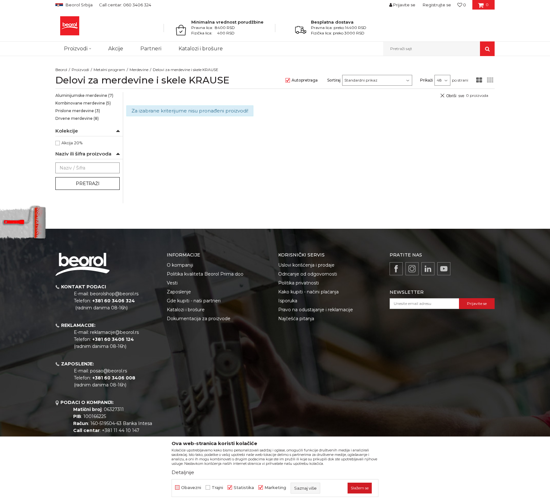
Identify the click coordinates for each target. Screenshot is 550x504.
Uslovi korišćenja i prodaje (306, 265)
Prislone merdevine (77, 110)
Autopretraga (305, 80)
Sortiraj (334, 80)
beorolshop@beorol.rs (114, 294)
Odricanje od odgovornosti (307, 274)
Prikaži (426, 80)
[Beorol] (69, 25)
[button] (439, 49)
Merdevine (139, 69)
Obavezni (191, 487)
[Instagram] (412, 269)
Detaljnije (183, 472)
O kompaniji (180, 265)
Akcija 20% (71, 142)
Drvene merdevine (77, 118)
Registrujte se (437, 4)
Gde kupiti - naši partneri (194, 301)
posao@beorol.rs (108, 371)
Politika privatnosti (298, 283)
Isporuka (287, 301)
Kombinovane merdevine (83, 103)
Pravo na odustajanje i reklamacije (315, 310)
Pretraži (88, 183)
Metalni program (109, 69)
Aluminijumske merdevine (84, 95)
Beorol (61, 69)
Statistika (244, 487)
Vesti (172, 283)
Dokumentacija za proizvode (198, 318)
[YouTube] (444, 269)
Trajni (217, 487)
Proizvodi (80, 69)
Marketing (275, 487)
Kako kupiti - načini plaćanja (308, 292)
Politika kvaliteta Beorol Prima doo (205, 274)
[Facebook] (396, 269)
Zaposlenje (179, 292)
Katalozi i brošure (186, 310)
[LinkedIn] (428, 269)
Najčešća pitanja (296, 318)
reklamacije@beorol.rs (114, 332)
